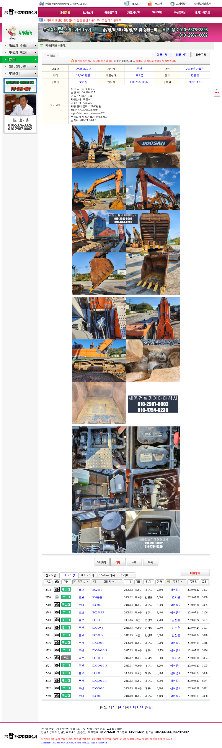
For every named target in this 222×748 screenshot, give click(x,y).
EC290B (97, 589)
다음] (149, 707)
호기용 (176, 597)
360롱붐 (97, 597)
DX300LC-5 (99, 665)
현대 (81, 605)
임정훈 (176, 620)
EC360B (97, 620)
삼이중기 (175, 589)
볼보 (81, 589)
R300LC (97, 696)
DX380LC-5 (99, 650)
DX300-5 (97, 627)
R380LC (97, 605)
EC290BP (98, 612)
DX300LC (98, 642)
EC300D (97, 635)
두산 (81, 627)
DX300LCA (99, 680)
